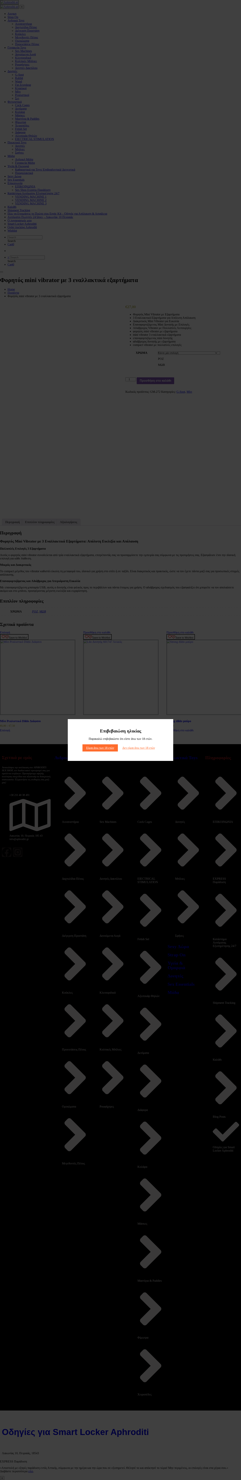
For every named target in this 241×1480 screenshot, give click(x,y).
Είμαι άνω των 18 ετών (100, 747)
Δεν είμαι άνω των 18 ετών (138, 747)
